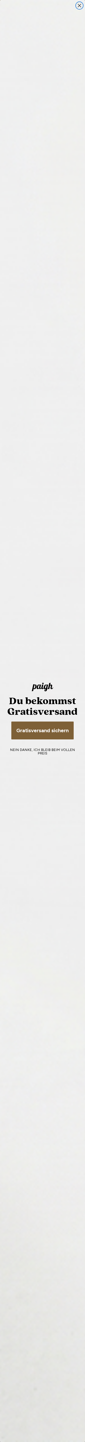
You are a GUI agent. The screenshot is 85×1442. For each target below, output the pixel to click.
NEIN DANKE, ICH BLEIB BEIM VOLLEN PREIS (42, 751)
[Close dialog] (79, 5)
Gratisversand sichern (42, 730)
